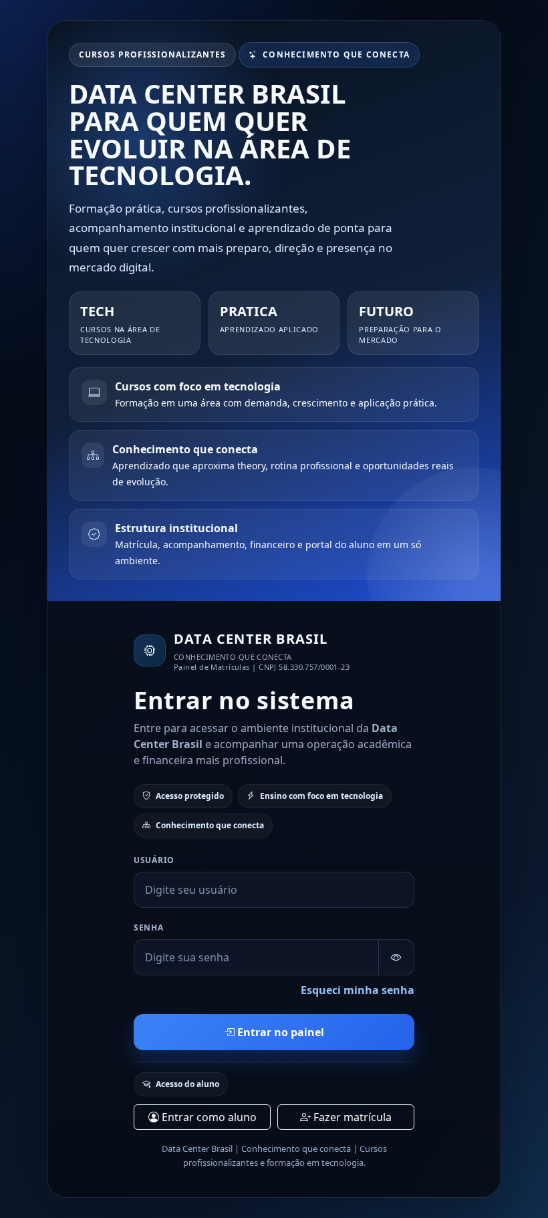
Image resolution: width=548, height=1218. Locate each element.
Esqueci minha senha (357, 990)
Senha (149, 927)
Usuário (154, 860)
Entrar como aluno (208, 1117)
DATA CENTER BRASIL (251, 639)
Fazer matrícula (351, 1117)
